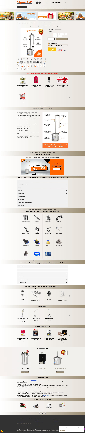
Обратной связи (46, 395)
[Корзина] (67, 2)
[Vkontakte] (42, 413)
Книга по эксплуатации (54, 157)
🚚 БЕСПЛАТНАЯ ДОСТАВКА (52, 43)
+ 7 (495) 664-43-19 (56, 2)
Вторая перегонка (45, 157)
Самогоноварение (38, 418)
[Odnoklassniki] (45, 413)
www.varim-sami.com (20, 421)
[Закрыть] (83, 427)
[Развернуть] (2, 431)
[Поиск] (63, 2)
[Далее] (69, 97)
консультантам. (22, 431)
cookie (81, 427)
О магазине (55, 418)
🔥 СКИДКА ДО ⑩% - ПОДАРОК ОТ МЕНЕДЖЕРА (55, 45)
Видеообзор (28, 157)
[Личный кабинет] (65, 2)
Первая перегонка (36, 157)
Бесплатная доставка (47, 2)
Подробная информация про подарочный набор (42, 106)
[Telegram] (40, 413)
